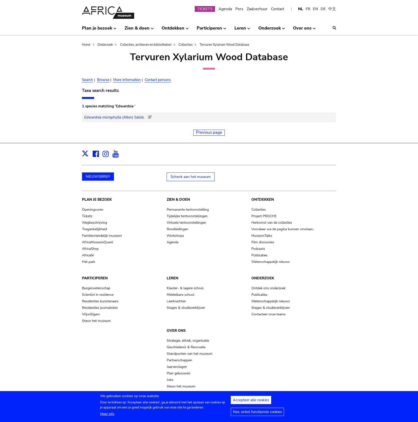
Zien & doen (178, 199)
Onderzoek (105, 45)
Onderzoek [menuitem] (269, 30)
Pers (239, 9)
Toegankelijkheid (94, 229)
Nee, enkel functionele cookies (257, 411)
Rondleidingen (177, 229)
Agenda (225, 9)
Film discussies (262, 242)
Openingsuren (92, 209)
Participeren (95, 278)
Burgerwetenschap (96, 288)
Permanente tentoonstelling (188, 209)
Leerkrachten (176, 301)
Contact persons (158, 79)
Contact (277, 9)
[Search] (334, 27)
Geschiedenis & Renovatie (186, 347)
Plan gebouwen (178, 373)
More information (127, 79)
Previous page (209, 132)
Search (87, 79)
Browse (103, 79)
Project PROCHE (263, 216)
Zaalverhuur (257, 9)
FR (308, 9)
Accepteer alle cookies (251, 400)
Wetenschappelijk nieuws (270, 261)
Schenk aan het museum (191, 176)
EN (315, 9)
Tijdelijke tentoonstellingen (187, 216)
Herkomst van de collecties (271, 222)
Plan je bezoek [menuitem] (97, 30)
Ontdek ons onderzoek (268, 288)
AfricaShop (90, 248)
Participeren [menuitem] (209, 30)
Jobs (170, 380)
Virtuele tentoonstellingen (186, 222)
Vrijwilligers (91, 314)
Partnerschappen (179, 360)
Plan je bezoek (97, 199)
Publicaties (259, 255)
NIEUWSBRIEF (98, 176)
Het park (88, 261)
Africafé (88, 255)
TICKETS (205, 9)
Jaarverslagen (177, 366)
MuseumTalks (261, 235)
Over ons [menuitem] (302, 30)
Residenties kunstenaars (100, 301)
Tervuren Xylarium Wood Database (224, 45)
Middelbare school (180, 294)
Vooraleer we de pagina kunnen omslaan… (283, 229)
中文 (332, 9)
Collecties (186, 45)
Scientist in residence (97, 294)
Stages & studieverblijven (186, 307)
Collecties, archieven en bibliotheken (146, 45)
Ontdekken (262, 199)
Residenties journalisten (100, 307)
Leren (172, 278)
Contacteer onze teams (268, 314)
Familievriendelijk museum (102, 235)
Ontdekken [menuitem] (173, 30)
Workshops (175, 235)
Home (86, 45)
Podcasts (258, 248)
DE (323, 9)
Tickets (87, 216)
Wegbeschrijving (94, 222)
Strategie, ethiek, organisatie (188, 340)
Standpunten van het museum (189, 353)
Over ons (176, 330)
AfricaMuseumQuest (97, 242)
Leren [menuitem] (240, 30)
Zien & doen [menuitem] (137, 30)
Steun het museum (96, 320)
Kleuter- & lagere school (185, 288)
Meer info (107, 414)
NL (300, 9)
